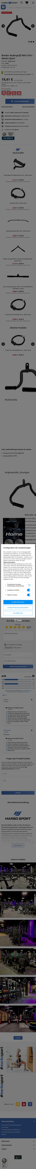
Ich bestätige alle (18, 602)
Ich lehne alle (18, 613)
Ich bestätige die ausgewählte (18, 607)
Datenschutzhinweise (9, 562)
